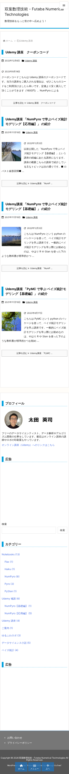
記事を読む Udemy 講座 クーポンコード (34, 103)
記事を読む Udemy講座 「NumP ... (34, 183)
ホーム (9, 40)
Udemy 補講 (11, 598)
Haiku (10, 569)
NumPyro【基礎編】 (18, 605)
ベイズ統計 (10, 650)
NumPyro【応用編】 (18, 613)
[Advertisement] (31, 490)
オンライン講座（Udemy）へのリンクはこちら (28, 444)
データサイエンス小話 (16, 642)
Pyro (9, 583)
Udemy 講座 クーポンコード (27, 52)
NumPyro (12, 576)
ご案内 (7, 627)
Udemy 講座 (31, 60)
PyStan (11, 591)
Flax (9, 561)
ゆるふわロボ (11, 635)
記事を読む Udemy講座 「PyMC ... (34, 353)
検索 (4, 523)
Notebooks (11, 554)
